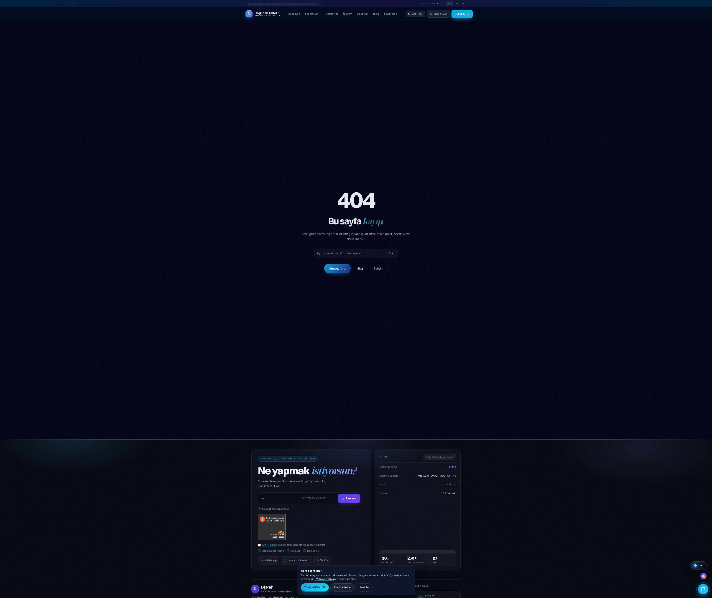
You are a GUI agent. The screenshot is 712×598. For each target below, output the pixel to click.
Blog (376, 13)
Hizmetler (311, 13)
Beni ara (351, 498)
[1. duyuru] (422, 3)
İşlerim (347, 13)
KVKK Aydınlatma (324, 579)
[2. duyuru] (426, 3)
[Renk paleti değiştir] (703, 576)
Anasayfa (294, 13)
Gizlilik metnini (269, 545)
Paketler (362, 13)
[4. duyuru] (433, 3)
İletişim (378, 268)
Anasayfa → (337, 268)
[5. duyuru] (437, 3)
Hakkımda (390, 13)
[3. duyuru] (429, 3)
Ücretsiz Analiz (438, 13)
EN (457, 3)
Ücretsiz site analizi (298, 560)
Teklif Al (462, 14)
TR (449, 3)
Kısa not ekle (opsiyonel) (275, 508)
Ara (391, 253)
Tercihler (364, 587)
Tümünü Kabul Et (314, 587)
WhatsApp (270, 560)
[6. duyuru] (440, 3)
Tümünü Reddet (342, 587)
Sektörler (332, 13)
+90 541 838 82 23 (257, 3)
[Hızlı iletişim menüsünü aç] (703, 589)
